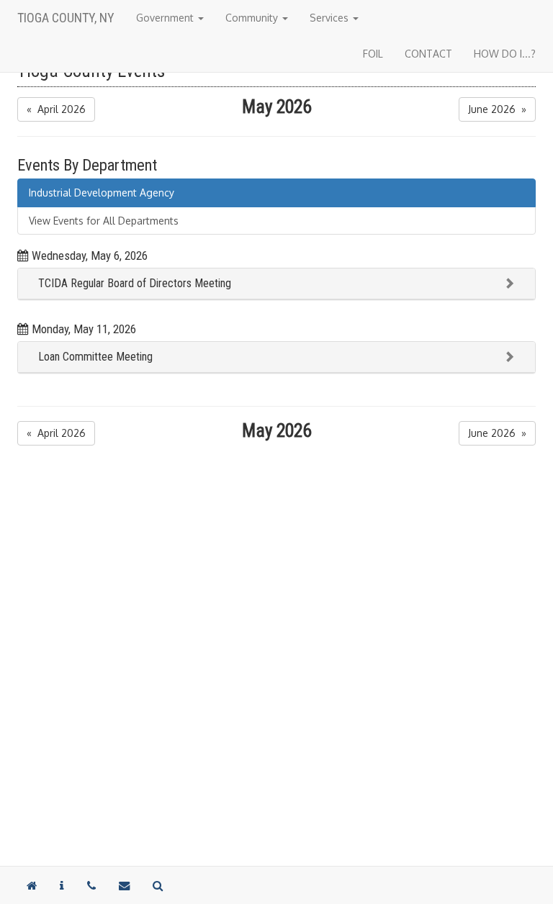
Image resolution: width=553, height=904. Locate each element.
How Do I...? (505, 54)
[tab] (276, 283)
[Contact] (62, 885)
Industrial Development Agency (101, 192)
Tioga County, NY (65, 17)
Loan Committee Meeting (95, 356)
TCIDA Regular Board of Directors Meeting (134, 283)
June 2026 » (497, 109)
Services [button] (330, 18)
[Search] (158, 885)
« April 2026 (56, 109)
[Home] (32, 885)
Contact (428, 54)
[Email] (124, 885)
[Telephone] (91, 885)
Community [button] (253, 18)
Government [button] (166, 18)
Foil (373, 54)
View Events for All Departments (104, 220)
